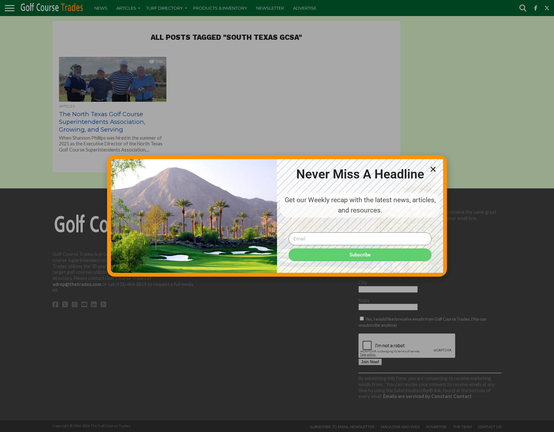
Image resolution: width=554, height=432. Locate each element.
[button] (433, 169)
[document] (277, 216)
